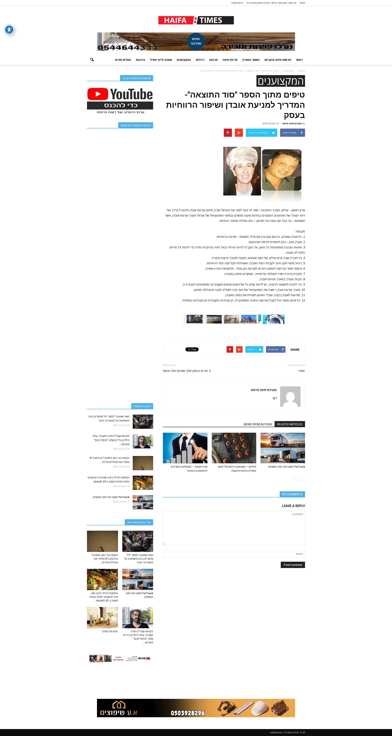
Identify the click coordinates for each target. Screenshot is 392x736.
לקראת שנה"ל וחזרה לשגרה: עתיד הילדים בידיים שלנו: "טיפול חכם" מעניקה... (110, 440)
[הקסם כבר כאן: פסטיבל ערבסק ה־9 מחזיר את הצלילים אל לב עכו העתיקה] (143, 463)
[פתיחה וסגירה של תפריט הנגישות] (9, 29)
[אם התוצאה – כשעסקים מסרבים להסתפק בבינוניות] (185, 448)
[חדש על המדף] (102, 617)
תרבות (213, 60)
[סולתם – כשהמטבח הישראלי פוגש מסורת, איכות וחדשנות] (234, 448)
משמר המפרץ (250, 60)
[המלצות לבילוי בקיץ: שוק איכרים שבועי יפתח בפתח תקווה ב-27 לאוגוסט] (143, 483)
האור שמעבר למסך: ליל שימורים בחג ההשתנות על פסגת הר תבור (138, 559)
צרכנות (140, 60)
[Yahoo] (273, 398)
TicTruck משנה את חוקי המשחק (286, 466)
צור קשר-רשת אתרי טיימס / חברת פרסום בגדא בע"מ (271, 2)
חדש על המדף (110, 631)
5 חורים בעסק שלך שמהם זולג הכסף (186, 371)
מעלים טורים (123, 60)
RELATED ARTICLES (290, 424)
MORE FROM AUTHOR (258, 424)
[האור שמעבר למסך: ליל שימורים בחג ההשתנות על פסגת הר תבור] (143, 422)
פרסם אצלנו (237, 2)
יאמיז (301, 371)
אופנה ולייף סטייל (161, 60)
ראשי (299, 60)
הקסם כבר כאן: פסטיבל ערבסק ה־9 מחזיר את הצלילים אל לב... (105, 559)
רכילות (200, 60)
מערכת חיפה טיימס (292, 123)
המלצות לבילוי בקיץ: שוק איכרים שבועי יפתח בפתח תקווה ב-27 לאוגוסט (103, 597)
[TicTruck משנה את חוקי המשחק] (283, 448)
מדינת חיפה (230, 60)
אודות (302, 2)
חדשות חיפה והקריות (277, 60)
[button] (92, 60)
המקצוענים (184, 60)
